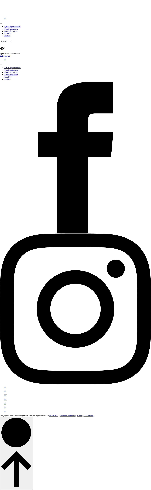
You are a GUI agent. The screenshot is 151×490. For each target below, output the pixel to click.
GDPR (79, 416)
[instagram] (75, 384)
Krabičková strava (11, 29)
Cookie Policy (89, 416)
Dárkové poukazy (11, 74)
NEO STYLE (53, 416)
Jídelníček (7, 33)
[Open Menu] (1, 23)
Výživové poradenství (12, 26)
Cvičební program (11, 31)
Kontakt (7, 36)
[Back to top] (16, 453)
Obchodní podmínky (68, 416)
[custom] (75, 232)
